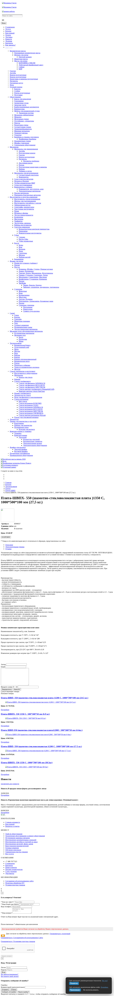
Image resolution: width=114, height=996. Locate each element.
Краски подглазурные (18, 75)
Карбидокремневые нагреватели (26, 107)
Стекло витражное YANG (28, 405)
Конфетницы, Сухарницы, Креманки (33, 279)
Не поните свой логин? (10, 976)
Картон (17, 357)
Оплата (8, 35)
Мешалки (17, 117)
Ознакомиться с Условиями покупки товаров (18, 941)
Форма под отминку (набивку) (26, 263)
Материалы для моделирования (26, 173)
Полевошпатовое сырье (23, 327)
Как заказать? (10, 45)
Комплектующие (20, 435)
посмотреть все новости (10, 784)
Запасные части (20, 105)
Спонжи (22, 237)
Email (3, 667)
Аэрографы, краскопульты (24, 207)
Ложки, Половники (26, 271)
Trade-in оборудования (13, 834)
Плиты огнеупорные (22, 93)
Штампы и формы (21, 213)
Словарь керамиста (12, 822)
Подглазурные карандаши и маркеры (33, 167)
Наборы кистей (24, 257)
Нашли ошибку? (23, 992)
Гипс (16, 323)
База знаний (9, 33)
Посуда (17, 267)
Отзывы (8, 549)
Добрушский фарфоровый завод (31, 65)
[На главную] (9, 3)
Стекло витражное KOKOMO (30, 403)
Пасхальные (27, 307)
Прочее (17, 265)
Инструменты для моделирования (27, 199)
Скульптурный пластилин (29, 175)
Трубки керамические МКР (24, 183)
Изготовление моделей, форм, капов (19, 844)
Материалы (14, 147)
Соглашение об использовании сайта (19, 881)
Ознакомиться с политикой (60, 934)
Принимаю (75, 990)
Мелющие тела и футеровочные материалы (26, 331)
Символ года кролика (31, 311)
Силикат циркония (21, 325)
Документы (9, 873)
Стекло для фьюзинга (22, 381)
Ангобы (13, 73)
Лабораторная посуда (22, 205)
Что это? (105, 981)
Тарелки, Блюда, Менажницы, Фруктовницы (36, 273)
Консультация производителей (17, 846)
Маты (16, 349)
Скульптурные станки (22, 127)
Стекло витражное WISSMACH (31, 407)
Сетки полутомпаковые (23, 185)
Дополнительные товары (14, 547)
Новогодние (28, 309)
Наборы (22, 169)
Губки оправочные (26, 241)
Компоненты (23, 177)
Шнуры (17, 351)
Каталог (8, 31)
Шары (21, 341)
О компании (10, 27)
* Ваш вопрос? (6, 913)
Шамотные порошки (22, 321)
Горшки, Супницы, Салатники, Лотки (33, 275)
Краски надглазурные (18, 77)
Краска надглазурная (27, 157)
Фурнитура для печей (31, 439)
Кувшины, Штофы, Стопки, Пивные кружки (36, 269)
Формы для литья (16, 261)
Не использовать (91, 990)
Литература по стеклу (22, 395)
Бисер (21, 337)
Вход (3, 972)
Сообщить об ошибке (9, 992)
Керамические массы (18, 51)
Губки (16, 235)
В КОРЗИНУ (6, 537)
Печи (12, 85)
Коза (20, 247)
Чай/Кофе (22, 283)
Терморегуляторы (21, 133)
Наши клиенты (11, 867)
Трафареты (18, 221)
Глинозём (17, 319)
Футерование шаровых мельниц (17, 838)
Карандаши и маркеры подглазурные (24, 79)
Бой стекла (23, 401)
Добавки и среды (25, 171)
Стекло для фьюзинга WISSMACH (32, 383)
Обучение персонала (13, 850)
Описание (9, 545)
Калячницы (18, 217)
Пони (21, 251)
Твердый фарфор (20, 449)
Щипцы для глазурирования (25, 201)
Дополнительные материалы (30, 191)
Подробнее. (104, 987)
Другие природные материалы (26, 329)
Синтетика (23, 253)
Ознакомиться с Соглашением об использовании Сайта (22, 938)
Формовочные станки (22, 141)
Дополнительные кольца (32, 443)
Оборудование (15, 97)
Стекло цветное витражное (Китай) (32, 415)
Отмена (13, 989)
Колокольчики (24, 295)
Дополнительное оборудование (35, 445)
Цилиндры (23, 339)
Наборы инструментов (23, 225)
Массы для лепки (20, 61)
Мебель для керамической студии (27, 111)
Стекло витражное (21, 399)
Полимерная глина (21, 427)
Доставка (8, 37)
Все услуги (9, 854)
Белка (21, 245)
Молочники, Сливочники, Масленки (33, 277)
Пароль (3, 970)
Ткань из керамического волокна (26, 367)
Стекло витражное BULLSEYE (31, 409)
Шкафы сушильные (21, 143)
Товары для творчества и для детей (23, 421)
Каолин (17, 317)
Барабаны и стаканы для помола (26, 137)
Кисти (16, 243)
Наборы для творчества (23, 425)
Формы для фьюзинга (22, 393)
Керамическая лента (22, 361)
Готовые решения (12, 848)
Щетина (22, 255)
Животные (23, 291)
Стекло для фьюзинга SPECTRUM (32, 387)
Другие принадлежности (23, 215)
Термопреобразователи (23, 129)
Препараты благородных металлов (27, 195)
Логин (3, 967)
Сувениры (18, 289)
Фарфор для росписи (18, 447)
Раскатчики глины (21, 125)
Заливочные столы (21, 103)
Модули (17, 369)
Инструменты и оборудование (25, 373)
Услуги (8, 29)
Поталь (21, 165)
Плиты (16, 363)
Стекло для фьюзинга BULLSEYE (32, 385)
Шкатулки (22, 297)
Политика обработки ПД (14, 883)
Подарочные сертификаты (20, 453)
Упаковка (17, 433)
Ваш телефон (6, 907)
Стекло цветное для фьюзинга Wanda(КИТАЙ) (36, 389)
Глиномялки (19, 101)
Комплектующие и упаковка (20, 431)
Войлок (17, 355)
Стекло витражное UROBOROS (31, 413)
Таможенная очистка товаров (16, 852)
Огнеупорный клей (21, 347)
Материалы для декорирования (26, 149)
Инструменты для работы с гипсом (27, 203)
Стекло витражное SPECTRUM (31, 411)
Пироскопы (23, 231)
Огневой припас (16, 87)
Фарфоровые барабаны (27, 139)
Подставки (18, 95)
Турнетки (17, 135)
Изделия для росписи (27, 429)
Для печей (22, 437)
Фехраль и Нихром (21, 181)
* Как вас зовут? (7, 902)
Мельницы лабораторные (24, 115)
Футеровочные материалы (24, 333)
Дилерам (8, 41)
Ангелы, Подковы (26, 299)
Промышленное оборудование (21, 455)
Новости (8, 39)
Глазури (13, 71)
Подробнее (5, 710)
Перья (16, 211)
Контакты (9, 43)
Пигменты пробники (31, 161)
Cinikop (21, 67)
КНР (20, 69)
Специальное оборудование (24, 145)
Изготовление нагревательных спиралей (20, 840)
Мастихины (18, 219)
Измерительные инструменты (30, 233)
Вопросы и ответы (12, 826)
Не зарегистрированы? (9, 974)
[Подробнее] (40, 702)
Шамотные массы (21, 59)
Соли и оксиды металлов (23, 179)
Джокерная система (26, 113)
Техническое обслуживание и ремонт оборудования (25, 836)
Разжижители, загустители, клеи (31, 189)
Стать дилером (11, 871)
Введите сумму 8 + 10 (9, 687)
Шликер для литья (21, 55)
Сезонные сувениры (26, 305)
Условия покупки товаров (15, 885)
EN (3, 20)
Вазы (21, 293)
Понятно (74, 983)
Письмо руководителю (14, 869)
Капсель (17, 89)
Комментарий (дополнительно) (13, 987)
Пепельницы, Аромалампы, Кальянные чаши (36, 301)
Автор (3, 664)
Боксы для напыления (22, 99)
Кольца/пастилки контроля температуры (34, 229)
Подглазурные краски (27, 153)
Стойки (17, 91)
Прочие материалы (21, 193)
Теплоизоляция (15, 343)
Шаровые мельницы (22, 131)
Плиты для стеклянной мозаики (26, 417)
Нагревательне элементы (32, 441)
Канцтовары (19, 423)
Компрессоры (19, 109)
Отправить (5, 989)
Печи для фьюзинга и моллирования (28, 397)
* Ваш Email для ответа (9, 904)
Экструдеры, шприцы (22, 223)
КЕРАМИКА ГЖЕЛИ (27, 63)
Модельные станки (21, 119)
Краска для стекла (25, 377)
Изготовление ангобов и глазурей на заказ (21, 842)
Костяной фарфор (21, 451)
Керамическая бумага (22, 345)
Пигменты (14, 81)
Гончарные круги (16, 83)
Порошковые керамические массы (27, 53)
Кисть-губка (23, 239)
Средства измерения (22, 227)
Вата (16, 353)
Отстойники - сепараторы (24, 121)
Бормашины (18, 259)
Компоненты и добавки (23, 187)
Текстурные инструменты (24, 209)
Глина (16, 315)
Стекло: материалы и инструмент (22, 371)
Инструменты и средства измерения (23, 197)
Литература (14, 419)
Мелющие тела (20, 335)
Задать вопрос (7, 956)
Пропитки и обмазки (22, 365)
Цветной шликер (25, 57)
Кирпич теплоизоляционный (25, 359)
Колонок (22, 249)
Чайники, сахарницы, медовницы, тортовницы (41, 287)
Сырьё (12, 313)
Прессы (17, 123)
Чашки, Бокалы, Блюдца (32, 285)
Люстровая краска (26, 163)
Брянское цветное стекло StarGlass (32, 391)
